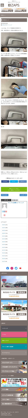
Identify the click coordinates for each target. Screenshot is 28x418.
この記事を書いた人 (6, 200)
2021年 (3, 238)
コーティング (5, 328)
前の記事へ (5, 195)
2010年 (3, 261)
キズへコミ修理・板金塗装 (7, 346)
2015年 (3, 255)
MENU (2, 4)
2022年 (3, 236)
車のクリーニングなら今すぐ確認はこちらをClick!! (14, 189)
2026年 (3, 224)
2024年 (3, 230)
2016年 (3, 252)
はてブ (23, 181)
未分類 (3, 24)
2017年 (3, 250)
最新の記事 (15, 200)
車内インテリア (5, 340)
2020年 (3, 241)
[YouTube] (4, 215)
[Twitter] (3, 211)
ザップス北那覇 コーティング (16, 202)
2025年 (3, 227)
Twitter (14, 181)
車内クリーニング (8, 24)
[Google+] (6, 211)
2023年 (3, 233)
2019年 (3, 244)
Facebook (5, 181)
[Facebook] (4, 211)
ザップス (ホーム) (6, 352)
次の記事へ (22, 195)
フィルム (4, 334)
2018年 (3, 247)
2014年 (3, 258)
